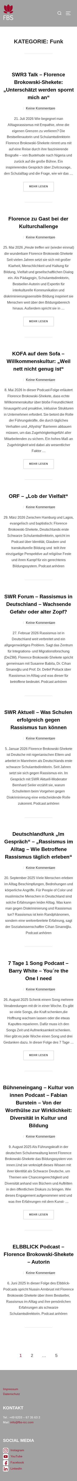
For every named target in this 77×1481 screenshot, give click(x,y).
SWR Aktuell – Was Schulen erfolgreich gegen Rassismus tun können (38, 719)
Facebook (17, 1462)
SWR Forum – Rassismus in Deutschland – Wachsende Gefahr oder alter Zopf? (38, 604)
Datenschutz (11, 1394)
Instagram (17, 1450)
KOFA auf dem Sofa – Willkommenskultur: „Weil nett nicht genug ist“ (39, 361)
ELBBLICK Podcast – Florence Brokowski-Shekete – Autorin (39, 1254)
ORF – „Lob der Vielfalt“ (38, 496)
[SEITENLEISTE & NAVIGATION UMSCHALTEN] (69, 13)
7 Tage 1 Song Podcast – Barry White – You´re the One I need (38, 970)
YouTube (16, 1456)
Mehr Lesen (41, 185)
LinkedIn (16, 1468)
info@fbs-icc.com (22, 1422)
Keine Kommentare (40, 108)
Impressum (10, 1389)
